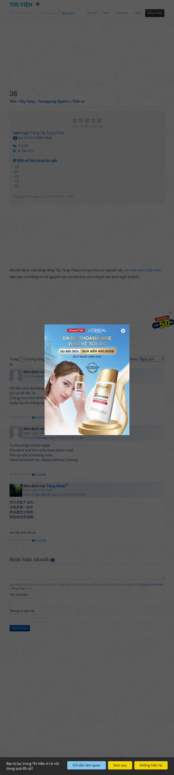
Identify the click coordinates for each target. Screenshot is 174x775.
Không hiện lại (151, 765)
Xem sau (120, 765)
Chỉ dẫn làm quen (87, 765)
